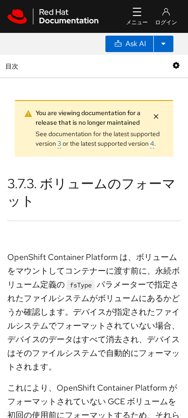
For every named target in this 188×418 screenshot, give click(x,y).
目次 (13, 66)
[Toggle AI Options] (163, 44)
